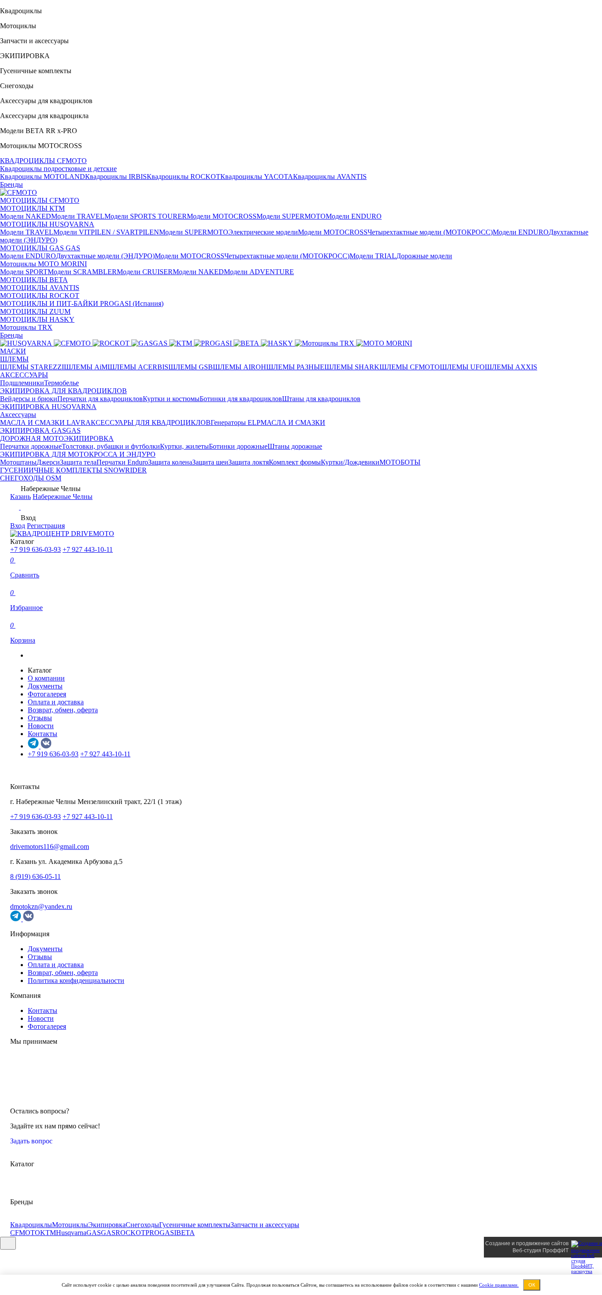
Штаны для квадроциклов (321, 398)
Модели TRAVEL (77, 216)
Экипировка (107, 1224)
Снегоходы (142, 1224)
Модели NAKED (25, 216)
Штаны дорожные (295, 446)
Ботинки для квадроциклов (241, 398)
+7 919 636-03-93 (35, 549)
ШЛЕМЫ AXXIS (511, 367)
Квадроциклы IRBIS (116, 176)
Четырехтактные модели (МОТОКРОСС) (430, 232)
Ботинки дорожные (238, 446)
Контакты (42, 733)
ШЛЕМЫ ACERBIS (138, 367)
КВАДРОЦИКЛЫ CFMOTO (43, 160)
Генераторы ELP (235, 422)
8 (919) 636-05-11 (35, 876)
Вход (17, 525)
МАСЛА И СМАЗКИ (292, 422)
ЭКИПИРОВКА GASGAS (40, 430)
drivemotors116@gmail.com (49, 846)
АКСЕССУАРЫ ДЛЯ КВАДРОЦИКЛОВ (148, 422)
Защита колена (170, 462)
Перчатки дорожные (31, 446)
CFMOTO (25, 1232)
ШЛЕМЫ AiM (86, 367)
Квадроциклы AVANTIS (330, 176)
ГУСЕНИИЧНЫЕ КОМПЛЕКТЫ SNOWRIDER (73, 470)
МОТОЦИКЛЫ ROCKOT (39, 295)
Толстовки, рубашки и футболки (111, 446)
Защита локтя (248, 462)
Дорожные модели (424, 256)
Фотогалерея (47, 694)
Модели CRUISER (145, 271)
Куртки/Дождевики (350, 462)
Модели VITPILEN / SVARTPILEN (106, 232)
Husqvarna (71, 1232)
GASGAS (100, 1232)
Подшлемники (22, 383)
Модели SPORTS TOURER (145, 216)
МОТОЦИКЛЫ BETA (34, 279)
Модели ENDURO (354, 216)
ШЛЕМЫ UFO (462, 367)
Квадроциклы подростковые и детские (58, 168)
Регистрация (46, 525)
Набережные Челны (63, 496)
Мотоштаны (18, 462)
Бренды (11, 184)
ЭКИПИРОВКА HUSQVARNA (48, 406)
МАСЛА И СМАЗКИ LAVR (42, 422)
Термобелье (61, 383)
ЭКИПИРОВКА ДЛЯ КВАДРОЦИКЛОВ (63, 390)
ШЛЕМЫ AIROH (239, 367)
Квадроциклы (31, 1224)
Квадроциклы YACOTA (256, 176)
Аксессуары (18, 414)
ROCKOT (130, 1232)
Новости (41, 725)
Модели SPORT (24, 271)
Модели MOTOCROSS (221, 216)
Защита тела (78, 462)
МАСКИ (13, 351)
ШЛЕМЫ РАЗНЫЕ (295, 367)
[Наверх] (8, 1243)
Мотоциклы (70, 1224)
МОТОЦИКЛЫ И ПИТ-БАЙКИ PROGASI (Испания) (82, 303)
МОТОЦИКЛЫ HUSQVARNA (47, 224)
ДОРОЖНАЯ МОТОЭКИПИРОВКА (57, 438)
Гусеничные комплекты (194, 1224)
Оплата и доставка (56, 702)
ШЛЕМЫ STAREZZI (32, 367)
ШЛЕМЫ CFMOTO (409, 367)
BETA (185, 1232)
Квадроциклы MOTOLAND (42, 176)
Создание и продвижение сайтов (527, 1243)
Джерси (48, 462)
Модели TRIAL (372, 256)
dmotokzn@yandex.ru (41, 906)
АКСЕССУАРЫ (24, 375)
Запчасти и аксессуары (264, 1224)
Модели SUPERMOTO (291, 216)
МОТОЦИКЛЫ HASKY (37, 319)
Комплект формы (295, 462)
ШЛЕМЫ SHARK (351, 367)
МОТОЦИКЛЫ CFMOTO (39, 200)
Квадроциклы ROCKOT (183, 176)
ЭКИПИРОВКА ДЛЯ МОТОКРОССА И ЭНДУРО (78, 454)
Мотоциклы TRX (26, 327)
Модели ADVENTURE (259, 271)
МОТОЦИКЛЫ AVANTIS (39, 287)
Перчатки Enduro (122, 462)
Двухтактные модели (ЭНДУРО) (105, 256)
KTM (48, 1232)
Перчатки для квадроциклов (100, 398)
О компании (46, 678)
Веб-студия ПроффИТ (541, 1250)
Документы (45, 686)
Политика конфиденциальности (76, 980)
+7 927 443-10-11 (88, 549)
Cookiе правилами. (499, 1285)
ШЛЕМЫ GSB (190, 367)
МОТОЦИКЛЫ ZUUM (35, 311)
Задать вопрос (32, 1141)
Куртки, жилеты (184, 446)
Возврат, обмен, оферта (63, 710)
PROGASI (160, 1232)
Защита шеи (210, 462)
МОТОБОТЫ (399, 462)
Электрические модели (263, 232)
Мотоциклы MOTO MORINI (43, 264)
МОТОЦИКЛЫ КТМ (32, 208)
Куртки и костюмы (171, 398)
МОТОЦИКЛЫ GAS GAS (40, 248)
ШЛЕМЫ (14, 359)
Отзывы (40, 718)
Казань (20, 496)
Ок (531, 1285)
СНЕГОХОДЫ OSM (30, 478)
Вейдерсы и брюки (28, 398)
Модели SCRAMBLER (82, 271)
